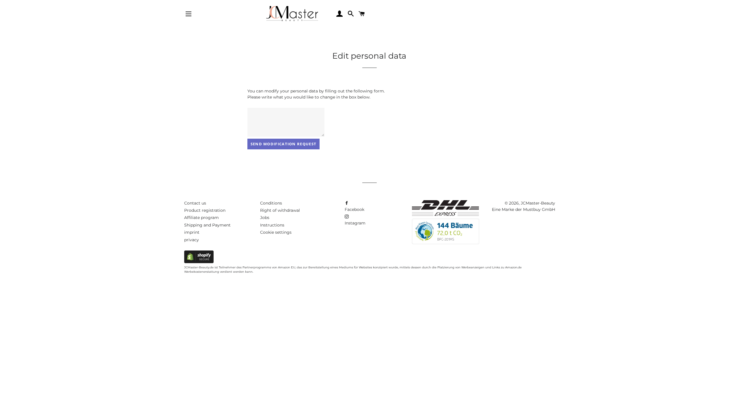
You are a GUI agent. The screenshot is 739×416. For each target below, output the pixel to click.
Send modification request (284, 143)
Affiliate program (201, 217)
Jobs (264, 217)
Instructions (272, 225)
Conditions (271, 203)
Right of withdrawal (280, 210)
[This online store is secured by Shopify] (199, 261)
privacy (191, 239)
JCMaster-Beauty (538, 203)
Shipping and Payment (207, 225)
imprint (191, 232)
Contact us (195, 203)
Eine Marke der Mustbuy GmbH (523, 209)
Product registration (204, 210)
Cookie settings (276, 232)
